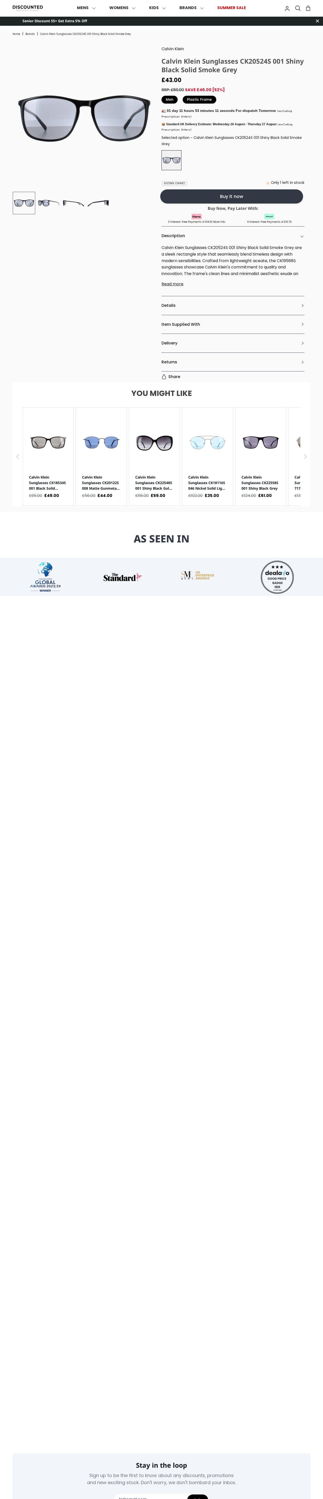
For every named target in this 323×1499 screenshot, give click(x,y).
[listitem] (48, 456)
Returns (169, 362)
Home (16, 34)
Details (169, 305)
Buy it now (231, 196)
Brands (30, 34)
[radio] (171, 160)
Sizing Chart (174, 183)
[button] (18, 456)
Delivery (169, 343)
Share (174, 377)
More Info (219, 222)
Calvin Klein (173, 49)
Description (173, 236)
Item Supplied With (181, 324)
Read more (172, 284)
